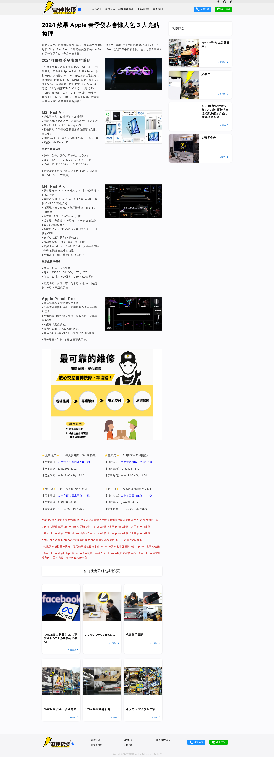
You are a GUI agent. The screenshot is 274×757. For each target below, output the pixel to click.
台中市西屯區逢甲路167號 (74, 495)
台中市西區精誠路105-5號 (136, 495)
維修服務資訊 (126, 9)
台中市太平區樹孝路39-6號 (74, 462)
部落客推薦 (143, 9)
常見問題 (158, 9)
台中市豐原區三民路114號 (136, 462)
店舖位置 (110, 9)
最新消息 (97, 9)
